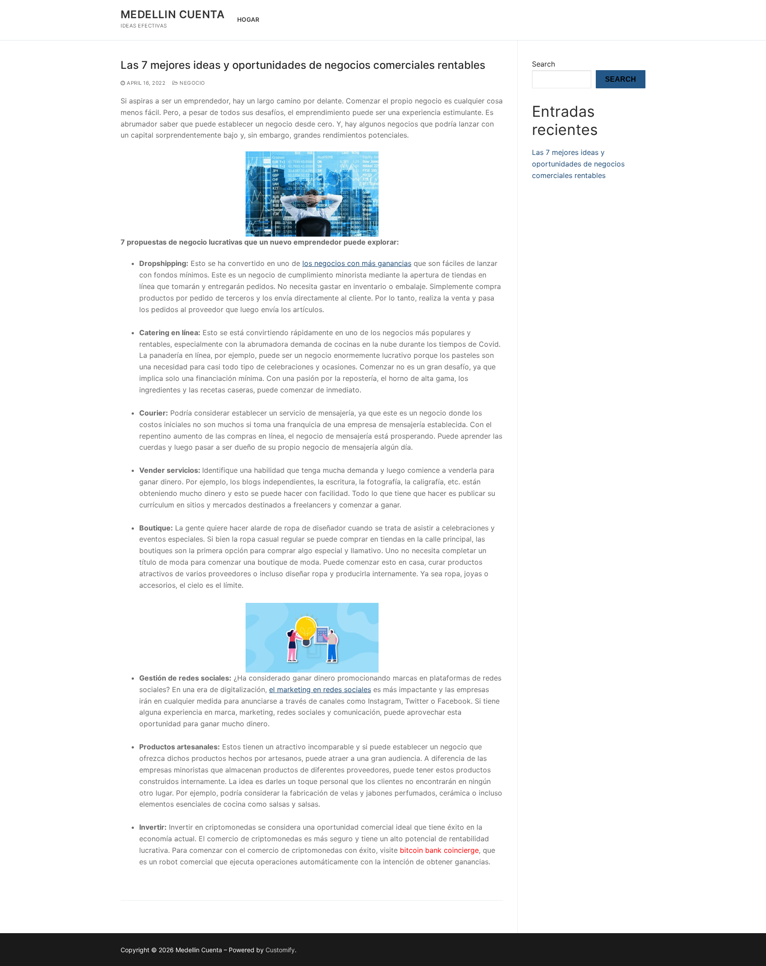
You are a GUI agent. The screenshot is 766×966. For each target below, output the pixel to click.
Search (543, 63)
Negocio (191, 83)
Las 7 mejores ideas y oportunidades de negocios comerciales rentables (303, 65)
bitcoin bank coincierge (439, 850)
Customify (280, 950)
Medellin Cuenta (172, 14)
